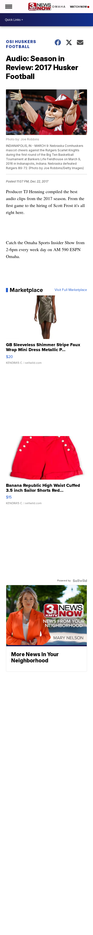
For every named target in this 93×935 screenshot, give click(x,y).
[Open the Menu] (8, 6)
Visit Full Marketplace (71, 290)
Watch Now (78, 6)
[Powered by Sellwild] (80, 580)
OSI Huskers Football (21, 44)
